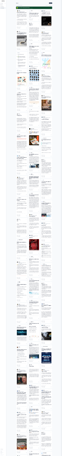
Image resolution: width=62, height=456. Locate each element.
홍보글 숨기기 (47, 5)
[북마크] (26, 49)
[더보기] (26, 10)
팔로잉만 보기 (50, 5)
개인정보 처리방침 (2, 452)
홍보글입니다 (18, 241)
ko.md (23, 138)
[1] (17, 28)
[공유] (19, 28)
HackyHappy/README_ (19, 138)
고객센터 (1, 451)
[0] (17, 49)
